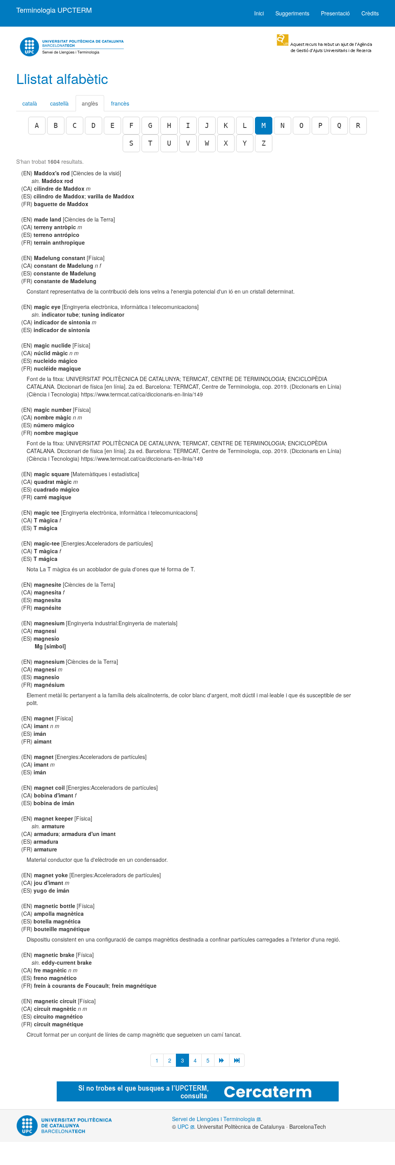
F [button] (131, 125)
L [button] (245, 125)
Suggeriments (292, 13)
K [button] (226, 125)
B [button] (56, 125)
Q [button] (339, 125)
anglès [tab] (90, 103)
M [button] (264, 125)
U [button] (169, 143)
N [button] (282, 125)
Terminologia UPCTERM (54, 10)
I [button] (188, 125)
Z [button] (264, 143)
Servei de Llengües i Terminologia (214, 1119)
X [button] (226, 143)
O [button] (301, 125)
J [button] (207, 125)
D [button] (93, 125)
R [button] (358, 125)
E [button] (112, 125)
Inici (259, 13)
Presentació (335, 13)
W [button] (207, 143)
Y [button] (245, 143)
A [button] (37, 125)
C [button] (75, 125)
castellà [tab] (59, 103)
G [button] (150, 125)
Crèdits (370, 13)
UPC (183, 1126)
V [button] (188, 143)
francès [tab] (120, 103)
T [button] (150, 143)
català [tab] (29, 103)
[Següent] (222, 1060)
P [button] (320, 125)
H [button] (169, 125)
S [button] (131, 143)
